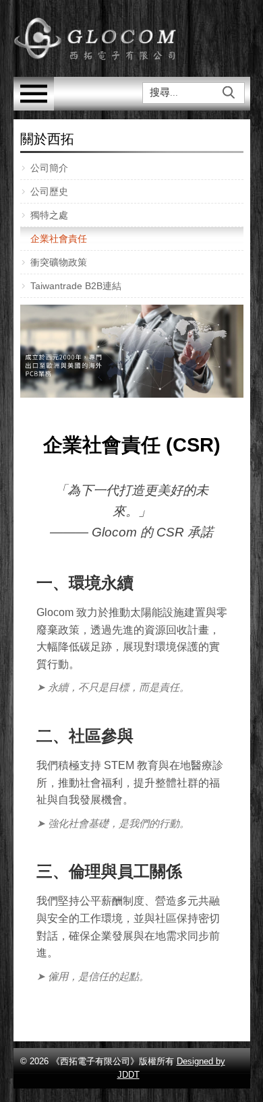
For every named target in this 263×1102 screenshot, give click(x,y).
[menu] (33, 107)
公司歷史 (49, 191)
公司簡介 (49, 167)
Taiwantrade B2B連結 (75, 285)
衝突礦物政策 (58, 262)
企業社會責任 (58, 238)
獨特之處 (49, 215)
